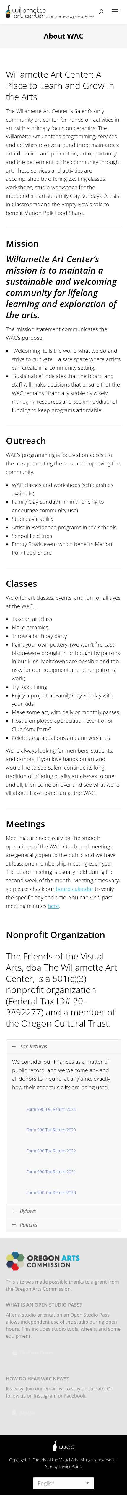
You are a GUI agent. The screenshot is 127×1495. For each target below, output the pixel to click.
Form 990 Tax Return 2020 (51, 1192)
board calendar (74, 888)
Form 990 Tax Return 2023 (51, 1130)
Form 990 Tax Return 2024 (51, 1109)
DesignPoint (70, 1466)
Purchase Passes (36, 1352)
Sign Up (28, 1412)
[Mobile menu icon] (115, 12)
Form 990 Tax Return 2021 (51, 1171)
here (53, 905)
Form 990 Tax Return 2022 (51, 1150)
